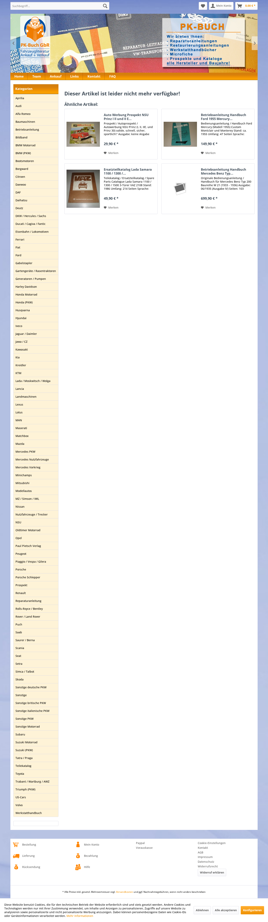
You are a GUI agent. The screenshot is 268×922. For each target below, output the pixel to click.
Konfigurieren (252, 910)
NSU (18, 522)
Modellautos (23, 491)
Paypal (140, 843)
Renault (20, 593)
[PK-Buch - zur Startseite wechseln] (56, 40)
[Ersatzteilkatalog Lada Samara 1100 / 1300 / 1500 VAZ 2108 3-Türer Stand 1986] (83, 189)
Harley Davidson (26, 286)
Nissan (20, 506)
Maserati (21, 428)
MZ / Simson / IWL (27, 499)
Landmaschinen (25, 396)
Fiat (17, 247)
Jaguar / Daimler (26, 334)
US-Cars (20, 797)
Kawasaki (21, 349)
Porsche (20, 569)
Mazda (19, 444)
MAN (18, 420)
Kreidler (20, 365)
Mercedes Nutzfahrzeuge (32, 459)
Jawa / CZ (21, 341)
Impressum (205, 857)
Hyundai (20, 318)
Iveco (18, 326)
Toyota (19, 774)
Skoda (19, 679)
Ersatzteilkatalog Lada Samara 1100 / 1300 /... (128, 171)
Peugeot (20, 554)
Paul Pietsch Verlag (28, 546)
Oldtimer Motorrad (27, 530)
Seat (18, 656)
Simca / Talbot (24, 671)
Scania (19, 648)
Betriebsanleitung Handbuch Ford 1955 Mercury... (223, 117)
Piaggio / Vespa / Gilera (30, 561)
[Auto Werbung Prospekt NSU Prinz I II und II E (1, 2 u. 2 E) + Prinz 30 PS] (83, 134)
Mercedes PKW (25, 451)
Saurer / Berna (25, 640)
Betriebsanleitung (27, 129)
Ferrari (19, 239)
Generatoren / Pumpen (30, 279)
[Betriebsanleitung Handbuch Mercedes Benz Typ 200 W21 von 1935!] (180, 189)
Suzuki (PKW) (24, 750)
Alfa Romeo (22, 114)
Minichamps (23, 475)
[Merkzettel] (203, 6)
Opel (18, 538)
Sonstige (21, 695)
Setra (18, 664)
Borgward (21, 169)
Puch (18, 624)
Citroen (20, 177)
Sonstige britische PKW (30, 703)
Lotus (19, 412)
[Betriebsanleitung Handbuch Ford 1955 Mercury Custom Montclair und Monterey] (180, 134)
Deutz (19, 208)
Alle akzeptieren (226, 910)
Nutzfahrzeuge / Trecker (31, 514)
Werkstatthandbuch (28, 813)
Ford (18, 255)
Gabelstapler (23, 263)
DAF (18, 192)
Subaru (20, 734)
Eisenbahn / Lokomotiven (32, 231)
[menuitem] (59, 6)
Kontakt (203, 848)
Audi (18, 106)
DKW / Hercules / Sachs (30, 216)
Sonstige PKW (24, 719)
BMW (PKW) (23, 153)
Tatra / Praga (24, 758)
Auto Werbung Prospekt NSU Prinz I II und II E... (126, 117)
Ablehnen (202, 910)
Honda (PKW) (24, 302)
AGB (200, 852)
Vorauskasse (144, 848)
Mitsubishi (22, 483)
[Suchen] (105, 6)
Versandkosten (124, 892)
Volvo (19, 805)
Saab (18, 632)
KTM (18, 373)
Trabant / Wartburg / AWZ (32, 781)
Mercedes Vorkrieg (27, 467)
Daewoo (20, 184)
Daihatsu (21, 200)
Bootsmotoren (24, 161)
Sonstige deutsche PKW (30, 687)
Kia (17, 357)
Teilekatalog (23, 766)
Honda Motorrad (26, 294)
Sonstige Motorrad (27, 726)
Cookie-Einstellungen (212, 843)
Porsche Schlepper (27, 577)
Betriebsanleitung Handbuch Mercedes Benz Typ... (223, 171)
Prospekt (21, 585)
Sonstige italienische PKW (32, 711)
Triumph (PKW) (25, 789)
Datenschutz (206, 861)
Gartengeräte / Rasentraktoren (35, 271)
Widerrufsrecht (208, 866)
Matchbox (22, 436)
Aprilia (19, 98)
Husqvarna (22, 310)
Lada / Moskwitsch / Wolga (32, 381)
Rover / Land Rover (27, 616)
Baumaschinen (25, 122)
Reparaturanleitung (28, 601)
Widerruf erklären (212, 872)
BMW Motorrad (25, 145)
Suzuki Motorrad (26, 742)
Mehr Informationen (80, 916)
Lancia (19, 389)
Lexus (19, 404)
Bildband (21, 137)
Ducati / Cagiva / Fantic (30, 224)
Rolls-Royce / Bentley (29, 609)
